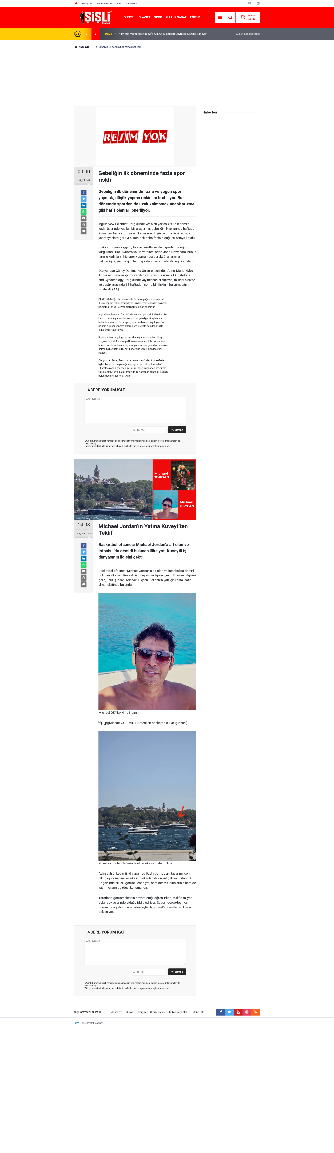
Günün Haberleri (105, 3)
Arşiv (119, 3)
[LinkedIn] (83, 205)
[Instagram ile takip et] (246, 1012)
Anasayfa (116, 1012)
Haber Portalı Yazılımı (92, 1023)
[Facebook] (83, 192)
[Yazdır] (83, 224)
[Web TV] (250, 3)
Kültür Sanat (176, 17)
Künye (129, 1012)
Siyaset (145, 17)
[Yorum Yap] (83, 231)
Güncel (129, 17)
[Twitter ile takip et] (229, 1012)
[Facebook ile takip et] (220, 1012)
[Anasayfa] (76, 3)
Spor (158, 17)
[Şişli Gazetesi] (95, 17)
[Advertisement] (167, 75)
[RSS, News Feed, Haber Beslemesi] (255, 1012)
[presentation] (86, 34)
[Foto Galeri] (258, 3)
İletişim (142, 1012)
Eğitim (195, 17)
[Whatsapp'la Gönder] (83, 212)
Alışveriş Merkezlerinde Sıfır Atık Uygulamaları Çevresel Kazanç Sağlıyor (163, 33)
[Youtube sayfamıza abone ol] (238, 1012)
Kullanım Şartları (178, 1012)
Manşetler (87, 3)
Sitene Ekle (131, 3)
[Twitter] (83, 199)
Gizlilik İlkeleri (157, 1012)
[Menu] (220, 17)
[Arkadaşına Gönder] (83, 218)
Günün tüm (248, 33)
